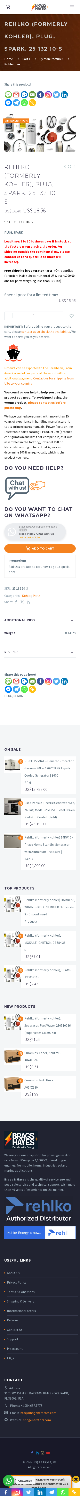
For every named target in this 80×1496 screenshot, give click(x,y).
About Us (13, 1273)
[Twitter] (56, 94)
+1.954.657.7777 (31, 1405)
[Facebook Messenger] (8, 102)
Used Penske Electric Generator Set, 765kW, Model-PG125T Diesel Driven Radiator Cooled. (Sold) (49, 810)
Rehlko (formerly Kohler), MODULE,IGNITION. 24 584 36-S (45, 942)
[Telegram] (16, 102)
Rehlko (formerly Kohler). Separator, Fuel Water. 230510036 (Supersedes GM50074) (47, 1025)
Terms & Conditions (21, 1292)
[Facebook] (40, 94)
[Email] (32, 94)
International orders (21, 1311)
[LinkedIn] (28, 601)
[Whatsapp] (24, 102)
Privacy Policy (16, 1282)
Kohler (26, 596)
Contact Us (15, 1330)
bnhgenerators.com (37, 1420)
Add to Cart (40, 548)
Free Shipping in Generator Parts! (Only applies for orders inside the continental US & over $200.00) (40, 1483)
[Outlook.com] (24, 94)
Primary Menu (72, 7)
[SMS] (8, 94)
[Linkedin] (64, 94)
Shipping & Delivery (20, 1301)
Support (12, 1339)
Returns (12, 1320)
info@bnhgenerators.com (37, 1413)
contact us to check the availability (45, 331)
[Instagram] (48, 94)
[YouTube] (48, 1452)
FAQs (10, 1358)
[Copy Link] (32, 102)
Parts (36, 596)
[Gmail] (16, 94)
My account (15, 1348)
